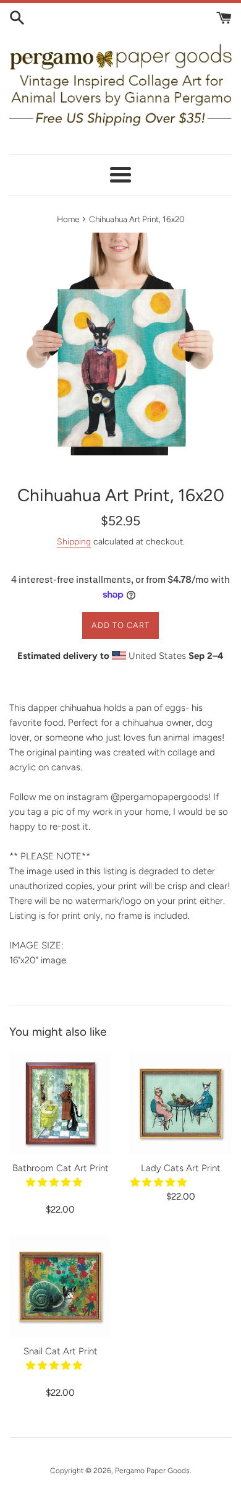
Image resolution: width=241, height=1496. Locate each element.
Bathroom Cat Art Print (60, 1168)
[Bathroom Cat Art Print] (60, 1103)
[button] (55, 1182)
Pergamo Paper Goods (152, 1470)
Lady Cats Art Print (181, 1168)
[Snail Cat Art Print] (60, 1287)
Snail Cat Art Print (60, 1351)
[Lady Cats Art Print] (181, 1103)
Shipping (74, 541)
